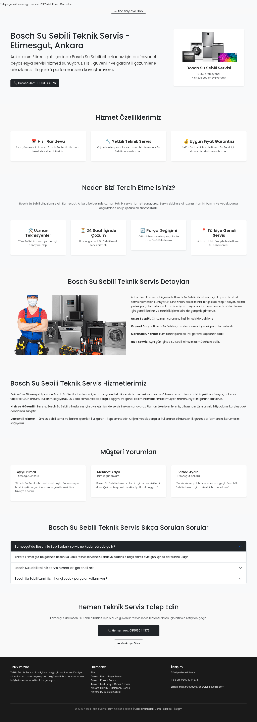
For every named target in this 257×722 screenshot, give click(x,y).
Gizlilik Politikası (143, 709)
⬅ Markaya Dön (128, 643)
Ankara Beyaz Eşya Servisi (106, 676)
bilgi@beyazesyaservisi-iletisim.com (201, 686)
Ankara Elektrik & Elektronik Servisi (111, 688)
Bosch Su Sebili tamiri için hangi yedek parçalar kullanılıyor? (61, 578)
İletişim (178, 709)
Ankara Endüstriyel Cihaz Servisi (110, 684)
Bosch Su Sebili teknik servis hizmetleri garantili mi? (54, 568)
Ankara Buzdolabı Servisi (106, 691)
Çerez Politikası (163, 709)
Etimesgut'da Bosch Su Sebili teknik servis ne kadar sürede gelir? (65, 546)
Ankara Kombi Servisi (103, 680)
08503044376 (189, 679)
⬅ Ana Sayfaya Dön (128, 11)
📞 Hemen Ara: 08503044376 (35, 83)
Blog (93, 672)
